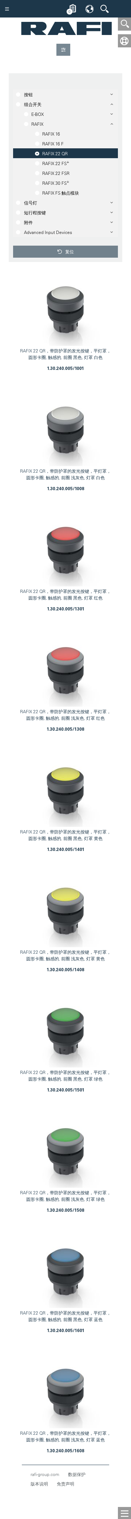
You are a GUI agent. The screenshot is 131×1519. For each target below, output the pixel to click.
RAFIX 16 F (53, 144)
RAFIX (37, 124)
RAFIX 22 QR (55, 153)
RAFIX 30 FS (55, 182)
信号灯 (30, 203)
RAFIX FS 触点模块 (60, 193)
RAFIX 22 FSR (56, 173)
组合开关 (32, 104)
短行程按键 (35, 212)
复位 (69, 251)
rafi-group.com (45, 1474)
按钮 (28, 94)
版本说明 (39, 1484)
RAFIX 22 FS (55, 162)
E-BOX (37, 114)
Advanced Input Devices (48, 232)
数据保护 (77, 1474)
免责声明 (65, 1484)
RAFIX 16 (51, 134)
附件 (28, 222)
